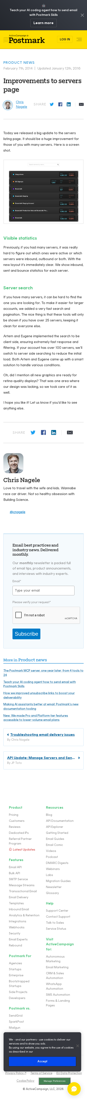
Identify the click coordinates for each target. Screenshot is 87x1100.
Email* (16, 581)
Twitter (52, 105)
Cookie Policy (25, 1080)
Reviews (15, 827)
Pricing (13, 815)
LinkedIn (69, 105)
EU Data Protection (69, 1073)
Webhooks (17, 927)
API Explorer (54, 827)
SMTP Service (18, 879)
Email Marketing (57, 967)
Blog (49, 815)
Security (14, 933)
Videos (51, 851)
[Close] (78, 1046)
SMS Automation (58, 995)
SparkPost (16, 1022)
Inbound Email (19, 909)
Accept (42, 1061)
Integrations (17, 921)
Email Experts (18, 939)
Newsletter (54, 887)
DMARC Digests (57, 863)
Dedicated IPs (19, 833)
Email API (15, 867)
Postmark (24, 39)
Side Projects (18, 992)
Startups (15, 969)
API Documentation (60, 821)
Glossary (52, 893)
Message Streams (22, 885)
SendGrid (16, 1016)
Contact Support (58, 917)
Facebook (60, 105)
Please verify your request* (31, 602)
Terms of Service (41, 1073)
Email (81, 105)
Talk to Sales (55, 923)
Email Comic (54, 845)
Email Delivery (18, 897)
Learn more (43, 23)
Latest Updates (24, 849)
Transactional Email (23, 891)
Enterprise (16, 975)
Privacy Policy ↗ (15, 1073)
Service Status (56, 929)
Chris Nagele (21, 480)
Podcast (52, 857)
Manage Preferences (54, 1081)
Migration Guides (58, 881)
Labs (49, 875)
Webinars (53, 869)
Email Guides (55, 839)
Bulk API (14, 873)
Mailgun (14, 1028)
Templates (16, 903)
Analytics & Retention (24, 915)
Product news (19, 62)
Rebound (15, 945)
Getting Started (57, 833)
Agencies (15, 963)
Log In (65, 39)
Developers (17, 998)
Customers (17, 821)
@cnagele (17, 512)
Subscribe (26, 634)
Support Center (57, 911)
